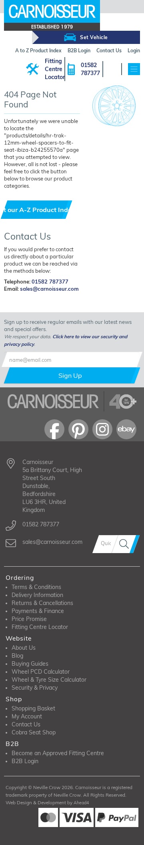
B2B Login (25, 761)
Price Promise (29, 619)
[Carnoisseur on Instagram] (102, 429)
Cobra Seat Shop (34, 732)
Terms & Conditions (36, 587)
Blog (17, 655)
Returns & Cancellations (42, 603)
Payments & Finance (38, 611)
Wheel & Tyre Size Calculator (49, 679)
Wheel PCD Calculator (41, 671)
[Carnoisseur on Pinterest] (78, 429)
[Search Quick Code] (126, 544)
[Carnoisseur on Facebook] (54, 429)
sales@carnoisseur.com (49, 289)
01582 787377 (90, 69)
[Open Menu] (134, 69)
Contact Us (26, 724)
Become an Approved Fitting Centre (58, 753)
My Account (27, 716)
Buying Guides (30, 663)
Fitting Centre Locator (55, 69)
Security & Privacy (35, 687)
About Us (24, 647)
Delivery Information (37, 595)
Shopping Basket (33, 708)
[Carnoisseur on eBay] (126, 429)
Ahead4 (81, 802)
